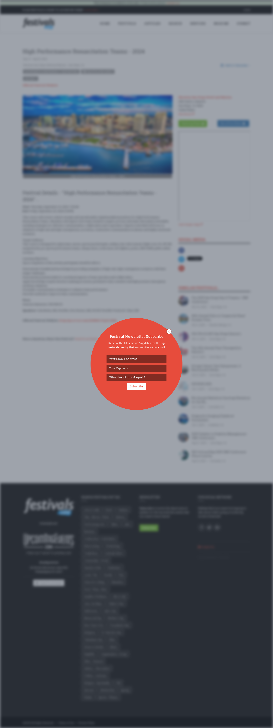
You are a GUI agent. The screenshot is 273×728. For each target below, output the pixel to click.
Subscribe (136, 386)
